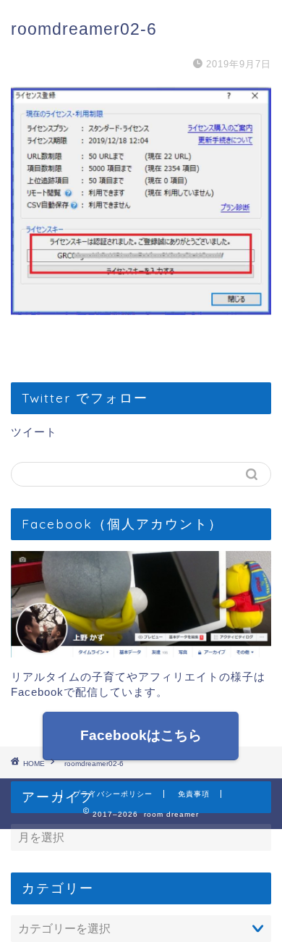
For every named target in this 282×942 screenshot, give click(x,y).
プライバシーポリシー (113, 794)
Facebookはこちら (141, 735)
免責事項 (194, 794)
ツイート (34, 432)
